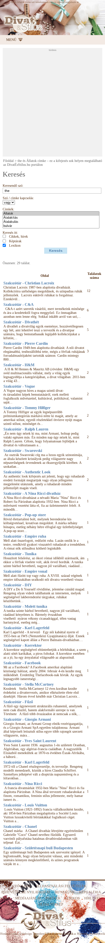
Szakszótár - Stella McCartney (28, 684)
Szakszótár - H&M (18, 365)
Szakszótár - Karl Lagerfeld (26, 628)
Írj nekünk (65, 892)
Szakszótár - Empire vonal (25, 571)
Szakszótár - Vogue (19, 386)
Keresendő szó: (13, 185)
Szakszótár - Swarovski (22, 450)
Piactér (53, 898)
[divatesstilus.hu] (22, 23)
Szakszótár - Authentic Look (27, 472)
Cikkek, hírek (18, 236)
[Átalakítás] (51, 218)
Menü (11, 40)
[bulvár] (51, 226)
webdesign (25, 933)
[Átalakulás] (51, 222)
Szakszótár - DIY (17, 585)
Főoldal (8, 161)
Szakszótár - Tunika (19, 553)
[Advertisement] (52, 103)
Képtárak (15, 241)
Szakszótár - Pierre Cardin (25, 343)
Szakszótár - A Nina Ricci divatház (32, 493)
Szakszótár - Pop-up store (24, 515)
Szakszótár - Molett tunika (25, 606)
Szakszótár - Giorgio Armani (27, 719)
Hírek (5, 898)
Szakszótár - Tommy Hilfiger (27, 407)
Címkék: (8, 209)
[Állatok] (51, 214)
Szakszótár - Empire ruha (24, 536)
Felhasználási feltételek (61, 886)
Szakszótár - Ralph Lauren (25, 429)
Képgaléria (90, 892)
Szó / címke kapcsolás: (18, 198)
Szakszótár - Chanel (20, 826)
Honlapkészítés (9, 933)
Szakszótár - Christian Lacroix (28, 283)
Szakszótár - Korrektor (22, 645)
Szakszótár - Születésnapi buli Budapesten (38, 848)
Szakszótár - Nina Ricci (22, 783)
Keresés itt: (10, 232)
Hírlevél (92, 898)
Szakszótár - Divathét (21, 322)
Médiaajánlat (28, 898)
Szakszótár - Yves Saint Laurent (29, 740)
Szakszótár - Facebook (22, 663)
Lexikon (15, 245)
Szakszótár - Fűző (18, 702)
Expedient (39, 933)
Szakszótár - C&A (18, 304)
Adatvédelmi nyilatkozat (25, 892)
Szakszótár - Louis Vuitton (25, 805)
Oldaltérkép (51, 904)
